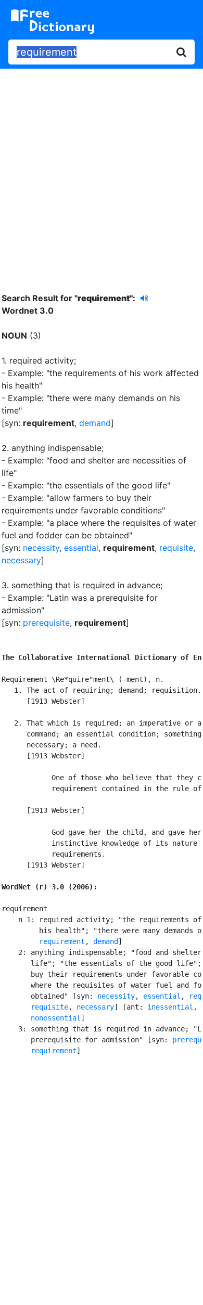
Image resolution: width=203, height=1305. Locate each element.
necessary (21, 560)
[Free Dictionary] (52, 22)
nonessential (56, 1018)
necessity (41, 547)
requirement (62, 941)
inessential (170, 1007)
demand (95, 423)
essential (81, 547)
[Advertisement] (101, 172)
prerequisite (46, 622)
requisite (176, 547)
